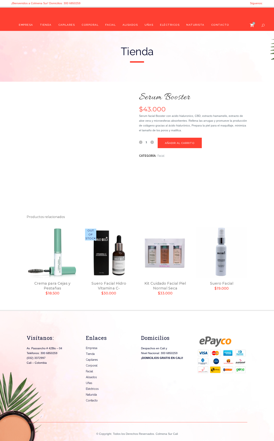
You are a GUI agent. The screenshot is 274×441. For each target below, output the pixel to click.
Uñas (89, 383)
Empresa (91, 348)
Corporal (91, 365)
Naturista (91, 394)
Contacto (92, 400)
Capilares (92, 359)
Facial (160, 155)
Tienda (90, 353)
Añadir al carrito (180, 143)
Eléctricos (92, 388)
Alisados (91, 377)
